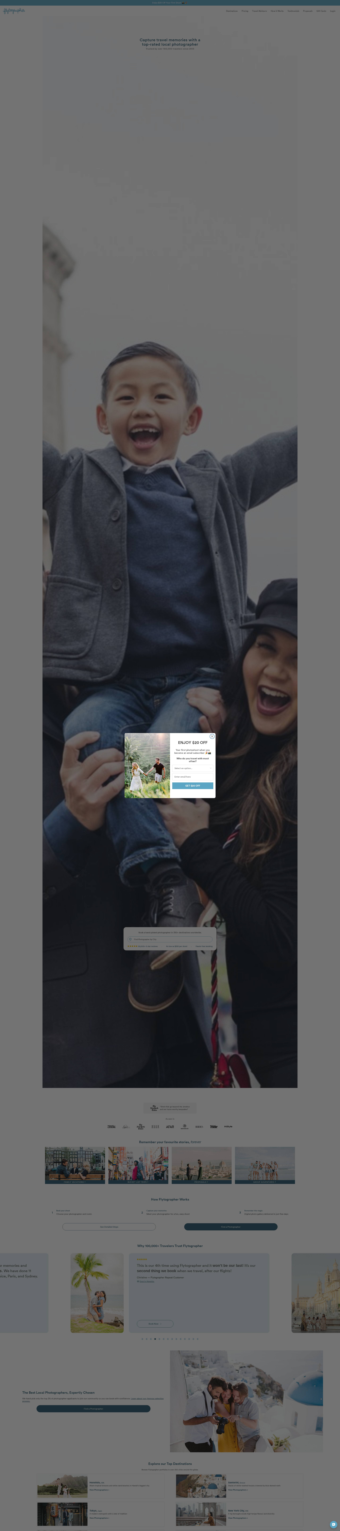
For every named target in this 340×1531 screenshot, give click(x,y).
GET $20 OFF (192, 786)
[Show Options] (210, 768)
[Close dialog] (212, 736)
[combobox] (192, 768)
